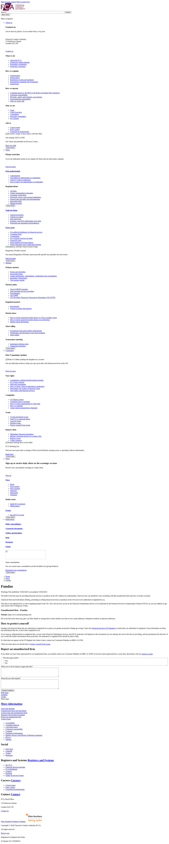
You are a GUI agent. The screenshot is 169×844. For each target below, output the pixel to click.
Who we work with (17, 101)
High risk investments (18, 384)
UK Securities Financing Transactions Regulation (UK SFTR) (32, 298)
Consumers (10, 351)
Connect (9, 771)
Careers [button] (15, 780)
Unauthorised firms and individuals (13, 711)
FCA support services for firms (21, 238)
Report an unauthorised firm (11, 717)
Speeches (13, 491)
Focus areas (10, 228)
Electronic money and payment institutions (25, 197)
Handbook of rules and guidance (22, 80)
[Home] (13, 10)
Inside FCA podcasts (17, 504)
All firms (13, 191)
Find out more (11, 167)
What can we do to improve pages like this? (17, 667)
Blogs (12, 484)
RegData (9, 773)
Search (3, 12)
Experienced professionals (19, 132)
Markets (8, 263)
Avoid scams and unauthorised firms (14, 713)
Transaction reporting (18, 346)
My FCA (9, 765)
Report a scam (15, 438)
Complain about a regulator (20, 402)
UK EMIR (14, 295)
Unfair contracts (16, 440)
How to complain (16, 406)
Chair (12, 110)
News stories (14, 487)
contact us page (147, 654)
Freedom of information (14, 733)
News (8, 459)
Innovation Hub (16, 201)
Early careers (15, 130)
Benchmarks (14, 306)
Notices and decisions (14, 533)
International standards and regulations (24, 82)
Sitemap (8, 739)
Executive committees (18, 116)
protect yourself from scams (40, 644)
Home (8, 576)
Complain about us (12, 725)
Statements (14, 493)
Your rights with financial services (22, 391)
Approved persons (16, 215)
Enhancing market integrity (20, 62)
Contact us (9, 51)
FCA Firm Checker (17, 382)
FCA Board (14, 119)
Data (7, 538)
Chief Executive (16, 112)
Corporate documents (14, 528)
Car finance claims (17, 400)
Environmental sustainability (20, 99)
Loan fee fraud (15, 421)
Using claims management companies (23, 408)
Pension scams (15, 423)
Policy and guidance (13, 524)
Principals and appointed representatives (24, 223)
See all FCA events (17, 515)
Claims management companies (21, 193)
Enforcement (14, 78)
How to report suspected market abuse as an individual (30, 320)
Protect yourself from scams (20, 425)
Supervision (14, 84)
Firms (8, 150)
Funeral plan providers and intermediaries (25, 199)
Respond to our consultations (16, 570)
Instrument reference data (19, 344)
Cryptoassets (14, 236)
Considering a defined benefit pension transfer (26, 380)
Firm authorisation (13, 171)
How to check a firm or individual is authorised (27, 386)
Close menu (10, 148)
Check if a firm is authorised (20, 180)
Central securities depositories (21, 309)
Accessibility (10, 723)
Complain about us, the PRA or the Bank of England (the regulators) (35, 93)
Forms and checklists (17, 272)
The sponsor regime (17, 280)
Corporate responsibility (18, 95)
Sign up (8, 475)
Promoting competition (18, 64)
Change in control (16, 217)
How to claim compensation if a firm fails (25, 404)
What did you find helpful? (10, 678)
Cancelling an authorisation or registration (25, 178)
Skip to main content (8, 2)
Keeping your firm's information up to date (25, 221)
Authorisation (15, 76)
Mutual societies (16, 203)
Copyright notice (12, 727)
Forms (8, 547)
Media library (15, 506)
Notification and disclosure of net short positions (27, 333)
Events (8, 510)
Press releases (15, 489)
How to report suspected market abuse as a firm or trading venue (33, 318)
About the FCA (15, 60)
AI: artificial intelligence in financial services (26, 232)
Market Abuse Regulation (19, 322)
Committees (14, 114)
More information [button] (11, 703)
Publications (10, 519)
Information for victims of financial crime (25, 389)
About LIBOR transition (19, 289)
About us (9, 23)
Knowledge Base (16, 274)
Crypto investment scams (19, 417)
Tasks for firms (11, 210)
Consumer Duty (16, 234)
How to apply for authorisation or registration (26, 182)
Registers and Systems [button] (41, 760)
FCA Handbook (11, 769)
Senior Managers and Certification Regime (25, 245)
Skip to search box (23, 2)
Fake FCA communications (20, 419)
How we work (11, 145)
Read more (9, 454)
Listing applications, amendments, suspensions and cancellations (33, 276)
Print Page (4, 693)
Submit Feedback (8, 690)
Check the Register (8, 709)
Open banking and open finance (21, 243)
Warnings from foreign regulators (13, 715)
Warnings (13, 495)
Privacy (8, 737)
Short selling (14, 335)
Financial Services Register (15, 767)
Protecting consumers (18, 67)
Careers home (15, 127)
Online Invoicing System (15, 775)
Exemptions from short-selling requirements (26, 331)
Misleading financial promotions (21, 434)
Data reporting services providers (22, 291)
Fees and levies (15, 219)
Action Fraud (6, 719)
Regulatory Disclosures (18, 278)
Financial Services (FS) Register (103, 628)
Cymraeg (9, 731)
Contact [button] (15, 794)
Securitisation (15, 293)
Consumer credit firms (18, 195)
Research (9, 542)
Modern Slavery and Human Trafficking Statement (24, 735)
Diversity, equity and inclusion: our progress (26, 97)
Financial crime (15, 240)
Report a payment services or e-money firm (25, 436)
